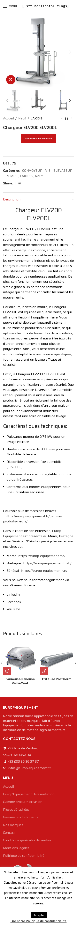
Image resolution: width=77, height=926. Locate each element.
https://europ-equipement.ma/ (42, 555)
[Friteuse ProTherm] (57, 658)
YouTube (13, 609)
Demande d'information (38, 138)
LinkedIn (13, 594)
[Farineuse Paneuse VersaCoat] (20, 658)
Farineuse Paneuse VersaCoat (20, 681)
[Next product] (71, 118)
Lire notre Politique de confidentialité (38, 921)
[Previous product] (61, 118)
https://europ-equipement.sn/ (44, 570)
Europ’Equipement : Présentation (28, 794)
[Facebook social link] (15, 183)
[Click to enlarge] (10, 79)
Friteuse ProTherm (56, 679)
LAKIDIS (37, 118)
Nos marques (13, 825)
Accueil (8, 118)
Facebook (14, 601)
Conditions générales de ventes (27, 840)
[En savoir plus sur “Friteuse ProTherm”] (44, 671)
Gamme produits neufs (20, 817)
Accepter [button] (39, 915)
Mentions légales (16, 848)
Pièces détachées (16, 809)
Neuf (22, 118)
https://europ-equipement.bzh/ (47, 563)
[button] (7, 52)
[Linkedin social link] (19, 183)
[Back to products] (66, 118)
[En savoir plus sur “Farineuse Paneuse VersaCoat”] (7, 671)
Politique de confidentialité (23, 855)
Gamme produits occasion (22, 802)
